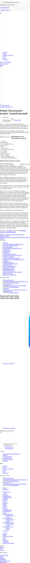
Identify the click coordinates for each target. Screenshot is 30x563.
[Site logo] (2, 49)
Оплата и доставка (8, 459)
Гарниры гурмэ (7, 251)
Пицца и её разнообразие (9, 266)
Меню (4, 467)
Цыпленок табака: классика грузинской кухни (15, 281)
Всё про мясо (6, 249)
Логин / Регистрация (8, 543)
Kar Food (5, 242)
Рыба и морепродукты (9, 270)
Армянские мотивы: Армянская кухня (13, 244)
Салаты (8, 517)
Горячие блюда (10, 515)
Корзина (5, 455)
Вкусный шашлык (8, 247)
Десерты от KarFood (8, 256)
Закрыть (2, 238)
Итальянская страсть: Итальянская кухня (13, 259)
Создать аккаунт (4, 555)
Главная (5, 466)
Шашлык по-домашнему (9, 274)
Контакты (5, 473)
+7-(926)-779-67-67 (5, 10)
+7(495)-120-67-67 (4, 7)
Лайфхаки (5, 261)
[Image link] (4, 440)
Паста (7, 528)
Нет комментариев (14, 283)
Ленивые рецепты (8, 262)
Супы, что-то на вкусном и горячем (12, 272)
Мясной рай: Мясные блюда (10, 263)
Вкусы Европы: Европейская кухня (12, 248)
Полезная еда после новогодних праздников (14, 285)
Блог (4, 471)
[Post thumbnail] (8, 280)
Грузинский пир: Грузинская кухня (12, 255)
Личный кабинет (7, 458)
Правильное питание (8, 268)
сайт (10, 230)
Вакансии (5, 460)
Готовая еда (6, 252)
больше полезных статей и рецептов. (13, 231)
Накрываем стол (7, 265)
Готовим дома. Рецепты (6, 106)
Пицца (8, 529)
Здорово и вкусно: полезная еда (11, 258)
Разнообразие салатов (8, 269)
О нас (4, 470)
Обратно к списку (4, 236)
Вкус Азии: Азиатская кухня (10, 245)
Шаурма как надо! (8, 273)
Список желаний (7, 456)
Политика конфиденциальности (11, 453)
